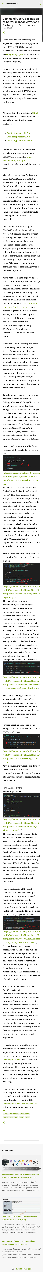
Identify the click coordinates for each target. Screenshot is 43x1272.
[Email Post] (4, 1111)
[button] (4, 32)
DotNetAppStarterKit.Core (19, 133)
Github (35, 113)
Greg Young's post (14, 54)
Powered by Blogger (22, 1269)
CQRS (22, 1117)
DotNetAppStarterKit (12, 1060)
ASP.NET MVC (8, 1117)
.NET (5, 1114)
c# (16, 1117)
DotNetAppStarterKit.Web (18, 137)
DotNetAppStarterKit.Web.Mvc (21, 140)
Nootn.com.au (12, 4)
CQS (27, 1117)
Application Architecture (19, 1114)
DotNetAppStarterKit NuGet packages (20, 1103)
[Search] (39, 3)
